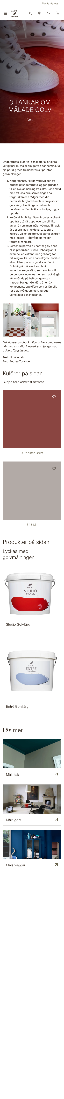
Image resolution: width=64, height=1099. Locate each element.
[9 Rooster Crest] (32, 419)
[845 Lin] (32, 491)
